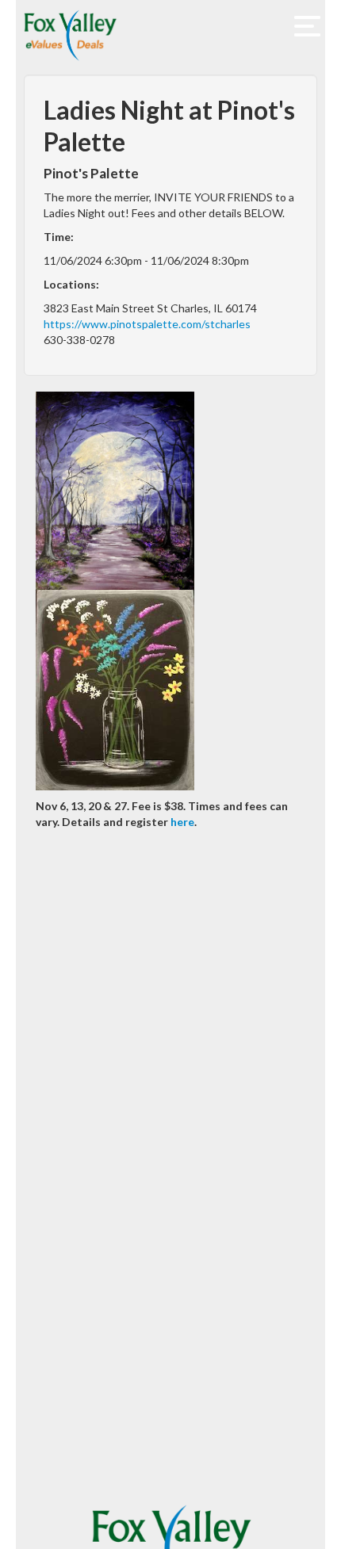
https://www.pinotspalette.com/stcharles (147, 324)
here (182, 821)
